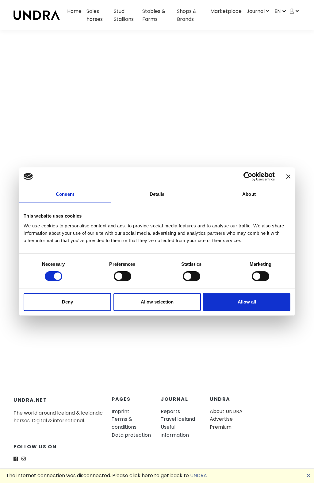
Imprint (120, 411)
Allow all (247, 301)
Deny (67, 301)
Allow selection (157, 301)
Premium (221, 427)
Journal (256, 11)
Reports (170, 411)
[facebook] (15, 458)
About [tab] (249, 194)
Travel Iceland (178, 419)
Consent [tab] (65, 194)
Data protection (131, 435)
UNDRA (198, 475)
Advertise (221, 419)
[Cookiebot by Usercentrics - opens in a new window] (248, 176)
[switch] (122, 276)
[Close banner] (288, 176)
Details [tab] (157, 194)
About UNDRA (226, 411)
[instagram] (23, 458)
